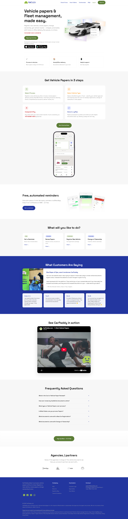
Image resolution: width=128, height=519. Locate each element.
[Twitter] (24, 496)
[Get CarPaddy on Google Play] (41, 46)
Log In (94, 2)
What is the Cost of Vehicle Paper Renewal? (52, 395)
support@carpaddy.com (91, 485)
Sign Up (102, 2)
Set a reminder (29, 208)
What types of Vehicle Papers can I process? (52, 406)
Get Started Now (64, 125)
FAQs (89, 2)
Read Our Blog (55, 491)
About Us (54, 489)
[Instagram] (31, 496)
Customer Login (72, 486)
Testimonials (82, 2)
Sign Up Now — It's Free (64, 438)
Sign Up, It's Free (31, 38)
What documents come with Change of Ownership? (54, 421)
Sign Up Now (72, 489)
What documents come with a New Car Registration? (55, 416)
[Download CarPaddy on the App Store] (29, 46)
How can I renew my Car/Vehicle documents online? (54, 401)
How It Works (73, 2)
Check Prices (64, 2)
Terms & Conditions (56, 493)
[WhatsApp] (34, 496)
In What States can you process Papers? (51, 411)
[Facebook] (27, 496)
